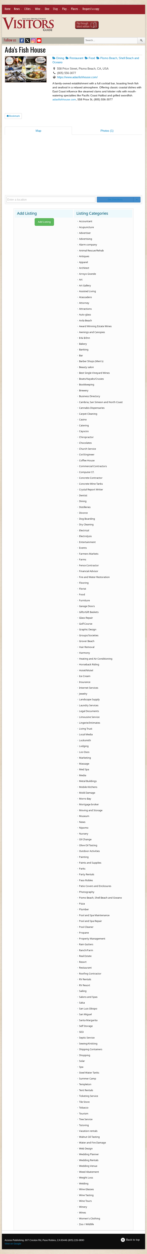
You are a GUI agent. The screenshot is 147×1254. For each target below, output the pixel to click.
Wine (37, 9)
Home (8, 9)
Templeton (85, 1084)
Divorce (83, 512)
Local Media (86, 734)
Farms (82, 559)
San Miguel (85, 1014)
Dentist (83, 495)
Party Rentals (86, 874)
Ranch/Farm (86, 950)
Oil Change (85, 839)
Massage (84, 763)
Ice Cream (84, 676)
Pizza (82, 903)
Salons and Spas (88, 997)
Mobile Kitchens (88, 787)
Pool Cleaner (86, 927)
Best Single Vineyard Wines (94, 373)
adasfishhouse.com (64, 99)
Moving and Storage (90, 810)
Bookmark (14, 116)
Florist (82, 588)
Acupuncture (86, 227)
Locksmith (85, 740)
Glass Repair (86, 617)
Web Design (86, 1148)
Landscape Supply (89, 699)
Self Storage (86, 1026)
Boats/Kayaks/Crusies (91, 378)
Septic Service (87, 1037)
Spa (81, 1067)
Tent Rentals (86, 1090)
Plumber (84, 909)
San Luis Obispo (88, 1008)
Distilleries (85, 507)
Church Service (87, 448)
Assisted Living (87, 291)
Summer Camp (87, 1078)
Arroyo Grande (87, 274)
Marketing (85, 757)
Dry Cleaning (86, 524)
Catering (84, 425)
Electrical (84, 530)
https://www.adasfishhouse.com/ (77, 77)
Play (64, 9)
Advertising (85, 239)
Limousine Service (89, 717)
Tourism (83, 1113)
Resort (83, 962)
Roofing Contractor (90, 973)
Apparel (83, 262)
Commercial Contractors (93, 466)
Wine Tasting (86, 1195)
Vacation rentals (88, 1131)
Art (80, 279)
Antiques (84, 256)
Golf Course (85, 623)
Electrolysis (85, 536)
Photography (86, 892)
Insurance (84, 682)
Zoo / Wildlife (86, 1224)
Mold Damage (87, 792)
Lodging (84, 746)
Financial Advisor (88, 571)
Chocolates (85, 443)
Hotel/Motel (86, 670)
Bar (81, 355)
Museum (84, 816)
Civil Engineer (86, 454)
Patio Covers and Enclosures (95, 886)
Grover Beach (86, 641)
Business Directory (89, 396)
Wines (82, 1212)
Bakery (83, 343)
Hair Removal (86, 647)
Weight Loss (86, 1177)
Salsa (82, 1002)
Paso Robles (86, 880)
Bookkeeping (86, 384)
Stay (55, 9)
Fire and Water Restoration (94, 577)
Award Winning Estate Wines (95, 326)
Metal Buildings (88, 781)
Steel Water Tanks (89, 1072)
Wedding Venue (88, 1166)
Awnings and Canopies (92, 332)
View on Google (13, 1243)
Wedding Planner (89, 1154)
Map (38, 130)
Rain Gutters (86, 944)
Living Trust (85, 728)
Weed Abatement (89, 1172)
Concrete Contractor (90, 477)
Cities (27, 9)
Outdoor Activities (89, 851)
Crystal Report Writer (91, 489)
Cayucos (84, 431)
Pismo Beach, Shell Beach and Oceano (100, 897)
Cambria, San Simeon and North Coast (101, 402)
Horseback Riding (89, 664)
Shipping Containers (90, 1049)
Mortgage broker (89, 804)
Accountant (85, 221)
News (17, 9)
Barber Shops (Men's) (91, 361)
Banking (83, 349)
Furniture (84, 600)
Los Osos (84, 752)
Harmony (84, 652)
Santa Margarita (88, 1020)
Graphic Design (87, 629)
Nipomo (83, 827)
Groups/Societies (88, 635)
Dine (47, 9)
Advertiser (85, 233)
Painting (84, 857)
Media (82, 775)
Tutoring (84, 1125)
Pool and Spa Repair (90, 921)
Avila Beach (85, 320)
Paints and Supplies (90, 862)
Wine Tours (85, 1201)
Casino (83, 419)
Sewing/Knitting (88, 1043)
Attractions (85, 308)
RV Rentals (85, 979)
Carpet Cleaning (88, 413)
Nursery (83, 833)
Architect (84, 268)
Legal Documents (89, 711)
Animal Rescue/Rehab (91, 250)
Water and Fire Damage (92, 1142)
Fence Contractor (89, 565)
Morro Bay (85, 798)
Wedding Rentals (88, 1160)
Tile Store (84, 1102)
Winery (83, 1206)
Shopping (84, 1055)
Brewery (83, 390)
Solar (82, 1061)
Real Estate (85, 956)
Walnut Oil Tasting (89, 1137)
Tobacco (83, 1107)
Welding (83, 1183)
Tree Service (85, 1119)
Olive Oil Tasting (88, 845)
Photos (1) (107, 130)
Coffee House (87, 460)
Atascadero (85, 297)
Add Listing (44, 221)
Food (91, 58)
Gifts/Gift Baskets (89, 612)
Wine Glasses (86, 1189)
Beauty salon (86, 367)
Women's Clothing (89, 1218)
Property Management (92, 938)
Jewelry (83, 693)
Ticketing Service (88, 1096)
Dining (60, 58)
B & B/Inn (84, 338)
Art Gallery (85, 285)
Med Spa (84, 769)
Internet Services (88, 687)
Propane (84, 932)
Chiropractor (86, 437)
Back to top (133, 1239)
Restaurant (76, 58)
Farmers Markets (88, 553)
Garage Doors (87, 606)
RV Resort (84, 985)
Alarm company (88, 244)
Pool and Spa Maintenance (94, 915)
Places (74, 9)
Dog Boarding (87, 518)
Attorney (84, 303)
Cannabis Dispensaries (92, 408)
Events (83, 547)
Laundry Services (88, 705)
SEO (81, 1032)
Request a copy (90, 9)
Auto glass (85, 314)
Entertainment (87, 542)
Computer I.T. (86, 472)
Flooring (84, 582)
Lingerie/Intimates (89, 722)
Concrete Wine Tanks (91, 483)
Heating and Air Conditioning (95, 658)
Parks (82, 868)
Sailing (83, 991)
